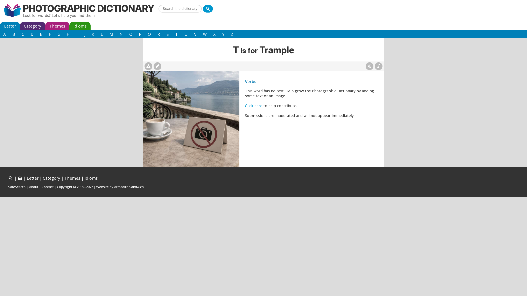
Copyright (64, 187)
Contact (48, 187)
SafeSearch (17, 187)
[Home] (12, 11)
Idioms (80, 26)
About (33, 187)
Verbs (250, 81)
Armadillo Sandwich (129, 187)
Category (32, 26)
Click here (253, 105)
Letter (10, 26)
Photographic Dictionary (88, 8)
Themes (57, 26)
